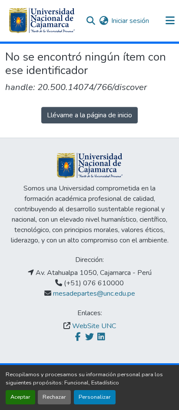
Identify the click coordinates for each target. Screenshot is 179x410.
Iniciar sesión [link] (130, 21)
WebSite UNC (94, 326)
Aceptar (20, 397)
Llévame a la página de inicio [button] (89, 115)
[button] (41, 20)
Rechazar (54, 397)
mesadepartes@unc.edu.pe (94, 293)
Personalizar (95, 397)
